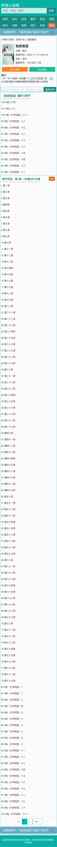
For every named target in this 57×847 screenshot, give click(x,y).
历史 (42, 19)
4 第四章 (5, 204)
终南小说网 (10, 5)
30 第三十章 (7, 369)
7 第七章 (5, 223)
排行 (33, 25)
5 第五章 (5, 210)
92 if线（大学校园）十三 (13, 165)
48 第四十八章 (8, 483)
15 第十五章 (7, 274)
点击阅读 (42, 69)
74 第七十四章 (8, 648)
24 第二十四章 (8, 331)
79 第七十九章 (8, 680)
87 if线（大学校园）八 (12, 731)
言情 (14, 25)
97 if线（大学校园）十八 (13, 133)
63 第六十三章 (8, 579)
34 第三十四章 (8, 394)
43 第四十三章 (8, 452)
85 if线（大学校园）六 (12, 718)
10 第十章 (6, 242)
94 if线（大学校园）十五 (13, 152)
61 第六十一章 (8, 566)
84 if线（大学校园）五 (12, 712)
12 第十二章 (7, 255)
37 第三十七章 (8, 413)
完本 (42, 25)
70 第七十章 (7, 623)
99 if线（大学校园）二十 (13, 121)
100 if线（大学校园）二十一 (15, 114)
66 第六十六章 (8, 598)
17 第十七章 (7, 287)
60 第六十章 (7, 559)
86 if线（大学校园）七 (12, 725)
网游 (51, 19)
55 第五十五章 (8, 528)
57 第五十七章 (8, 540)
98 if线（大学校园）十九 (13, 127)
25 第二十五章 (8, 337)
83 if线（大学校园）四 (12, 705)
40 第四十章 (7, 433)
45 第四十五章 (8, 464)
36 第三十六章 (8, 407)
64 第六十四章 (8, 585)
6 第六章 (5, 217)
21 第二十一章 (8, 312)
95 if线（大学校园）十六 (13, 146)
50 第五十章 (7, 496)
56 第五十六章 (8, 534)
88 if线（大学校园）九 (12, 737)
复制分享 (49, 89)
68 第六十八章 (8, 610)
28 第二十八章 (8, 356)
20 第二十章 (7, 306)
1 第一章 (5, 185)
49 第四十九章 (8, 490)
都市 (33, 19)
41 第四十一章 (8, 439)
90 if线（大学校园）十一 (13, 750)
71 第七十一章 (8, 629)
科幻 (5, 25)
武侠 (23, 19)
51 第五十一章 (8, 502)
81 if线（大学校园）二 (12, 693)
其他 (23, 25)
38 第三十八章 (8, 420)
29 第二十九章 (8, 363)
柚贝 (24, 50)
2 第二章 (5, 191)
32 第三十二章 (8, 382)
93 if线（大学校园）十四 (13, 159)
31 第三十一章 (8, 375)
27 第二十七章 (8, 350)
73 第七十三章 (8, 642)
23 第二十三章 (8, 325)
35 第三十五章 (8, 401)
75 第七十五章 (8, 655)
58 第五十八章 (8, 547)
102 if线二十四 (34, 62)
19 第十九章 (7, 299)
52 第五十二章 (8, 509)
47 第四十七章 (8, 477)
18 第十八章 (7, 293)
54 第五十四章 (8, 521)
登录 (51, 25)
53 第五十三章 (8, 515)
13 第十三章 (7, 261)
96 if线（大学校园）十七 (13, 140)
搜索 (51, 10)
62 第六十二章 (8, 572)
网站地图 (28, 842)
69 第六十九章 (8, 617)
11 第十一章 (7, 248)
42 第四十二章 (8, 445)
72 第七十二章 (8, 636)
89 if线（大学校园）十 (12, 744)
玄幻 (14, 19)
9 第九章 (5, 236)
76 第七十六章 (8, 661)
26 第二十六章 (8, 344)
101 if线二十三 (8, 108)
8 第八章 (5, 229)
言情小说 (20, 39)
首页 (5, 19)
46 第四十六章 (8, 471)
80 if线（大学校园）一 (12, 686)
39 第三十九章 (8, 426)
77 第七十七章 (8, 667)
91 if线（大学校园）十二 (13, 171)
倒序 (52, 178)
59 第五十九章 (8, 553)
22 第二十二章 (8, 318)
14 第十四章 (7, 267)
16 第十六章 (7, 280)
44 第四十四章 (8, 458)
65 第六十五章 (8, 591)
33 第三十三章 (8, 388)
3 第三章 (5, 198)
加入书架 (14, 69)
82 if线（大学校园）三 (12, 699)
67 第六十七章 (8, 604)
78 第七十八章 (8, 674)
